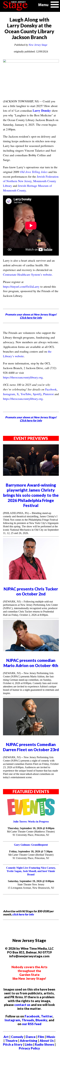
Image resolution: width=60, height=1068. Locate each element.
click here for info (23, 914)
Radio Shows (44, 1044)
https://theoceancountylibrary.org (23, 377)
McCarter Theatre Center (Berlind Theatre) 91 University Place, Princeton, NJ (31, 856)
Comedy (17, 1037)
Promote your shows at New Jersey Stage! (31, 316)
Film (41, 1037)
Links (28, 1044)
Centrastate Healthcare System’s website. (28, 274)
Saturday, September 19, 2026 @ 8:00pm (31, 881)
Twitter (46, 1016)
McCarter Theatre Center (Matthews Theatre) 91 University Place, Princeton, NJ (31, 833)
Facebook (51, 389)
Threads (28, 1020)
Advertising (28, 1040)
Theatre (11, 1040)
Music (50, 1037)
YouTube (25, 394)
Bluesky (41, 1020)
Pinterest (48, 394)
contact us (22, 1005)
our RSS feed (31, 1024)
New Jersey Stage (38, 44)
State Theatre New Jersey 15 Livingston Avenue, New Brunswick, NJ (31, 886)
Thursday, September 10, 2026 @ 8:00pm (31, 828)
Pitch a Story (12, 1044)
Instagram (9, 394)
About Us (47, 1040)
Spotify (37, 394)
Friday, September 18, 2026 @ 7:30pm (30, 851)
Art (6, 1037)
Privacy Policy (29, 1048)
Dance (31, 1037)
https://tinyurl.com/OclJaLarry (21, 286)
